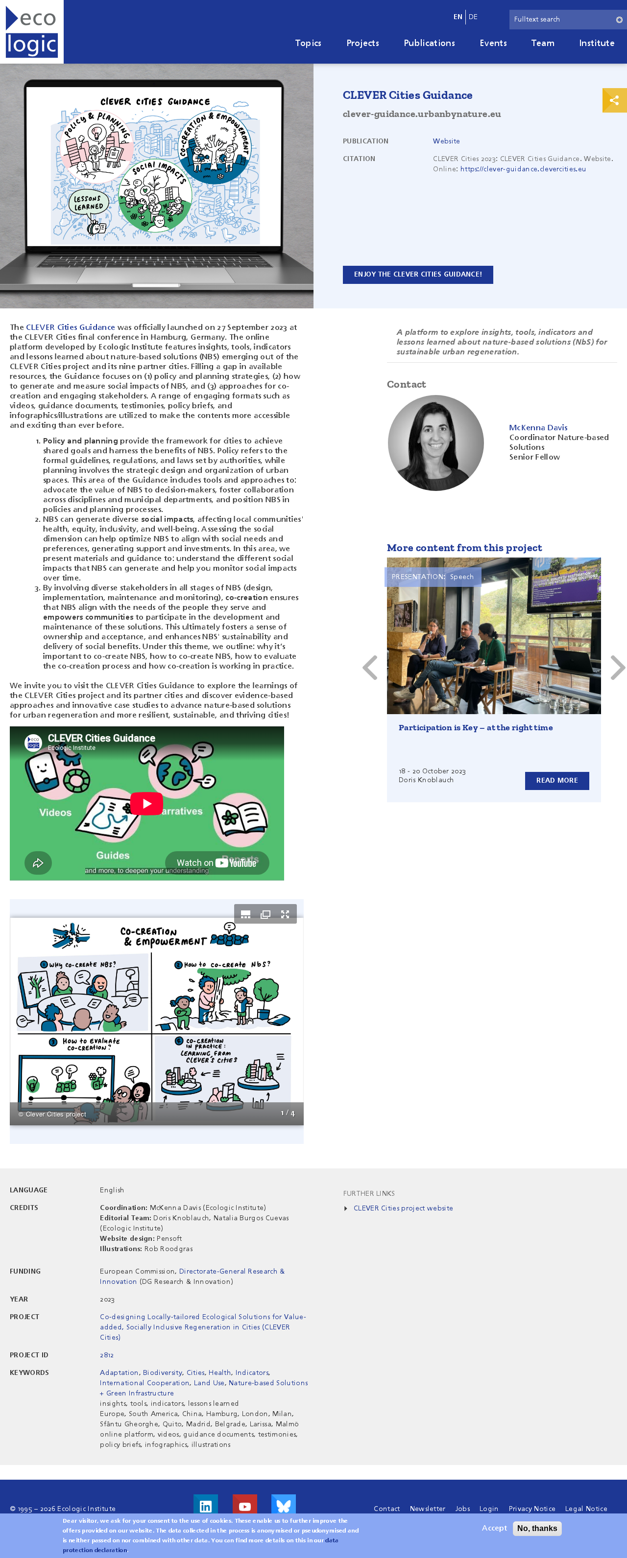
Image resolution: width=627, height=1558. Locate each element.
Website (446, 141)
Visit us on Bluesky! (283, 1506)
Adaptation (119, 1373)
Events (493, 43)
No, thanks (537, 1528)
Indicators (252, 1373)
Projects (363, 43)
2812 (107, 1355)
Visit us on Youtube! (245, 1506)
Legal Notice (586, 1509)
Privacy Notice (532, 1509)
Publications (429, 43)
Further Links (369, 1193)
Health (220, 1373)
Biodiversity (162, 1373)
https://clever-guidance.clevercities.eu (523, 169)
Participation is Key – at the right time (476, 727)
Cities (196, 1373)
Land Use (209, 1383)
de (473, 17)
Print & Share (615, 100)
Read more (557, 780)
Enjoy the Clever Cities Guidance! (418, 274)
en (458, 17)
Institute (597, 43)
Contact (387, 1509)
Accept (494, 1529)
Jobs (463, 1509)
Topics (308, 43)
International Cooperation (145, 1383)
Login (489, 1509)
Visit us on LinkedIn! (205, 1506)
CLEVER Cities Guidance (70, 328)
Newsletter (428, 1509)
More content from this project (464, 547)
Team (543, 43)
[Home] (32, 32)
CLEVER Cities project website (403, 1208)
